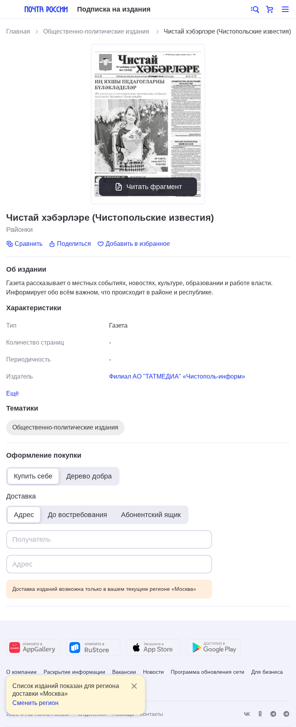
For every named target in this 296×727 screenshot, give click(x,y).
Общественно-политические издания (97, 31)
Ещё (12, 393)
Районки (19, 229)
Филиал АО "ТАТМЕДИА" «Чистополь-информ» (177, 376)
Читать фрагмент (154, 187)
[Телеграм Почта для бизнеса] (286, 714)
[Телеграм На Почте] (273, 714)
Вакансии (124, 672)
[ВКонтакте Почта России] (247, 714)
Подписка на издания (114, 9)
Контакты (151, 714)
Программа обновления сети (207, 672)
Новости (153, 672)
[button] (254, 9)
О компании (21, 672)
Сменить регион (35, 703)
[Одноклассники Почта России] (260, 714)
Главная (18, 31)
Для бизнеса (267, 672)
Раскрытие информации (74, 672)
